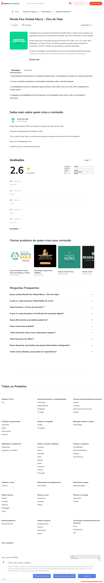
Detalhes (28, 70)
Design (39, 425)
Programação (77, 529)
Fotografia (41, 428)
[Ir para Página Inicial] (11, 3)
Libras (39, 463)
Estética (5, 501)
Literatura (40, 466)
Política (40, 470)
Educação (40, 453)
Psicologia (41, 473)
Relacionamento (7, 524)
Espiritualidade (42, 406)
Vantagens (15, 70)
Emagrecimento (43, 524)
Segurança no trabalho (9, 450)
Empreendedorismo (80, 450)
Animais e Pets (8, 399)
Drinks (4, 428)
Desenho (40, 501)
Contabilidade (78, 447)
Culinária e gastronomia (11, 421)
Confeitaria (5, 425)
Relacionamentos (8, 520)
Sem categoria (7, 543)
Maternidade (77, 425)
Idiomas (40, 460)
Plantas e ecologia (80, 495)
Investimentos (78, 457)
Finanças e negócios (81, 444)
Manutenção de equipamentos (49, 482)
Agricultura (77, 498)
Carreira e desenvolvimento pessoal (87, 399)
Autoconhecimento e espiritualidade (51, 399)
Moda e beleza (7, 495)
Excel (75, 526)
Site (74, 533)
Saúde (39, 533)
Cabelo (4, 498)
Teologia (40, 412)
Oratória (76, 412)
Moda (4, 511)
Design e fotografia (45, 421)
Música (39, 505)
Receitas (5, 434)
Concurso (40, 447)
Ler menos (14, 229)
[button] (50, 294)
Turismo (4, 486)
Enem (39, 457)
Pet (3, 402)
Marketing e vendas (80, 482)
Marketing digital (79, 486)
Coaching (76, 406)
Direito (39, 450)
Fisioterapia (41, 530)
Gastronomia (6, 431)
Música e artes (43, 495)
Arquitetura (6, 447)
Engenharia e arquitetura (11, 444)
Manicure (5, 505)
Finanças (76, 453)
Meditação (41, 409)
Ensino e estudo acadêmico (48, 444)
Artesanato (41, 498)
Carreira (76, 402)
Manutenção (41, 486)
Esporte (40, 527)
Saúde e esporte (44, 520)
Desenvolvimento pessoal (82, 409)
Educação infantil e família (83, 421)
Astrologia (41, 402)
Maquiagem (6, 508)
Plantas (76, 501)
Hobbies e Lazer (8, 482)
